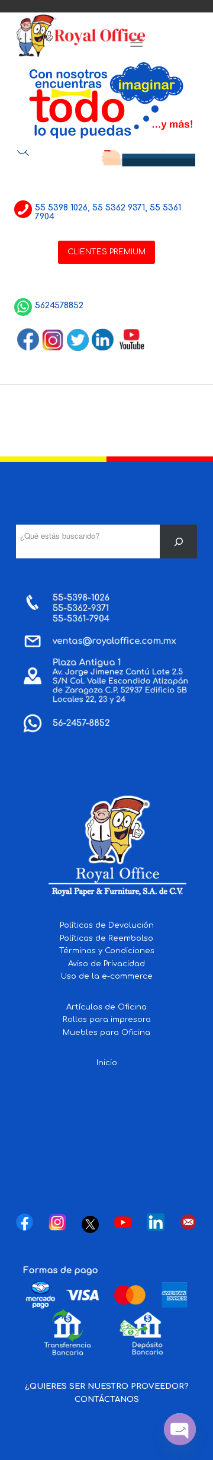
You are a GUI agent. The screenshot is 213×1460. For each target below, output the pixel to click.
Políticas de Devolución (107, 925)
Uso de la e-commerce (107, 976)
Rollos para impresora (107, 1019)
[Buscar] (178, 541)
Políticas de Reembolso (106, 938)
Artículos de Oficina (106, 1007)
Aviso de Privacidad (106, 964)
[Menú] (136, 43)
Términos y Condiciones (106, 951)
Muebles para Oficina (106, 1032)
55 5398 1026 (61, 207)
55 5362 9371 (118, 207)
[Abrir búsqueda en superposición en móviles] (23, 150)
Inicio (106, 1063)
